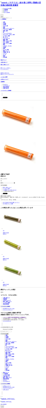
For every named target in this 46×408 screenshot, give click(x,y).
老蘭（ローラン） (16, 202)
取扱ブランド (8, 203)
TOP (4, 202)
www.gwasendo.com (7, 320)
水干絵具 (10, 202)
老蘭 (12, 203)
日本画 (6, 202)
